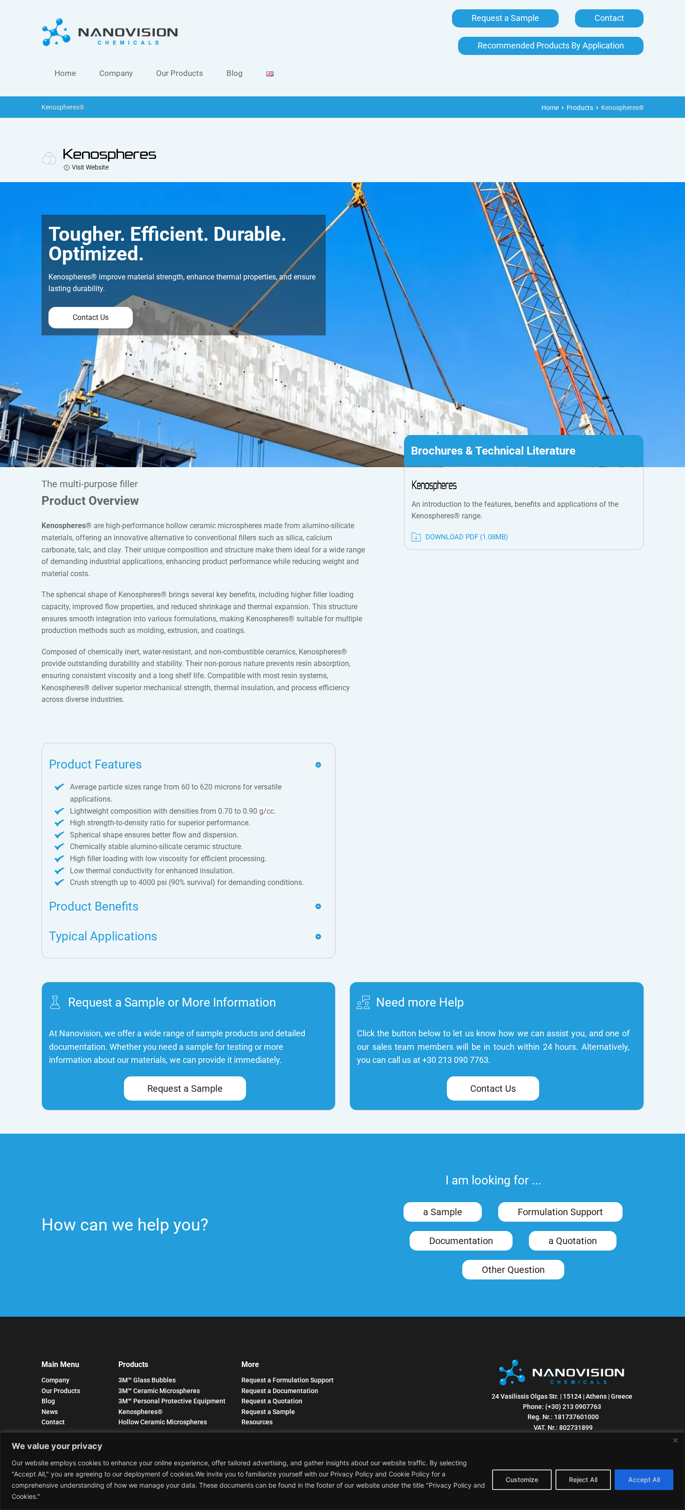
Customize (522, 1479)
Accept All (644, 1479)
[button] (185, 764)
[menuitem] (65, 73)
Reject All (583, 1479)
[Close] (675, 1440)
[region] (342, 1471)
